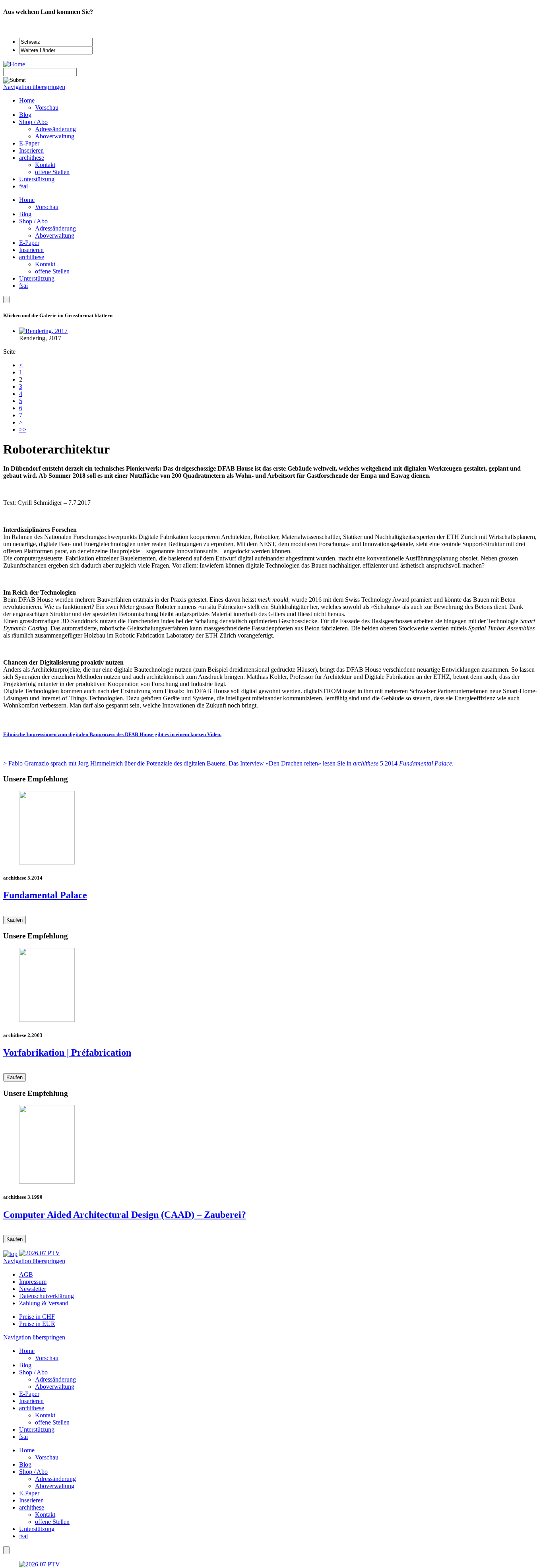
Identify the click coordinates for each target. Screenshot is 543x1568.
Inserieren (31, 249)
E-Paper (29, 242)
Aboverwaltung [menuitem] (54, 136)
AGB (26, 1274)
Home (27, 199)
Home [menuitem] (27, 100)
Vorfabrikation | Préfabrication (67, 1052)
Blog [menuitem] (25, 114)
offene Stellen (52, 271)
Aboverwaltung (54, 235)
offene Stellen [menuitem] (52, 172)
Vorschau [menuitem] (46, 107)
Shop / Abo (33, 221)
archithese (31, 257)
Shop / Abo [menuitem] (33, 121)
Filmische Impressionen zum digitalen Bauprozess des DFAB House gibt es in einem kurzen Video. (112, 734)
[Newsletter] (6, 299)
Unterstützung (36, 278)
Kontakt (45, 264)
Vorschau (46, 207)
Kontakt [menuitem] (45, 164)
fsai (23, 285)
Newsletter (32, 1288)
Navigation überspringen (34, 86)
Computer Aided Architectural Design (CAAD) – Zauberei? (124, 1214)
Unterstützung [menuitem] (36, 179)
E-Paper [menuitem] (29, 143)
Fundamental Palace (45, 895)
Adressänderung (55, 228)
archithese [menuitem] (31, 157)
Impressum (33, 1281)
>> (22, 429)
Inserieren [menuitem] (31, 150)
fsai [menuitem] (23, 186)
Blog (25, 214)
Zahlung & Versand (43, 1303)
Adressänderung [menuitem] (55, 129)
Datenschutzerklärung (46, 1296)
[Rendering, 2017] (43, 331)
